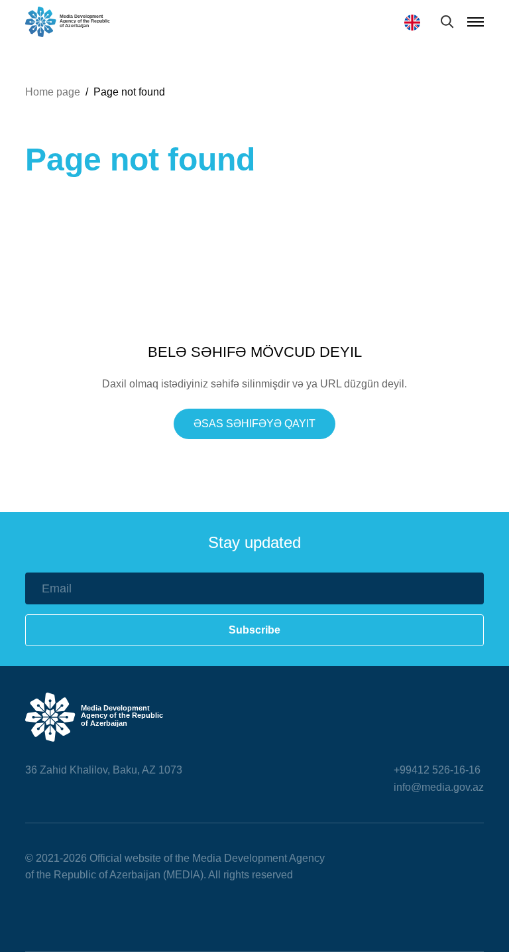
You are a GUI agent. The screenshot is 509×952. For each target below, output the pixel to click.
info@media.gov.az (439, 787)
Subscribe (254, 630)
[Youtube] (91, 914)
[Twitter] (61, 914)
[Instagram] (122, 914)
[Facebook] (30, 914)
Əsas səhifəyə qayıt (254, 423)
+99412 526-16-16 (437, 770)
